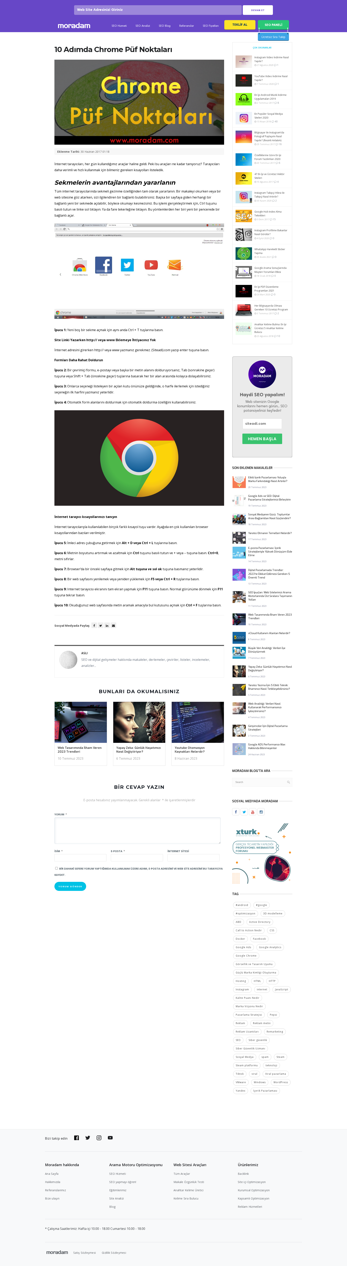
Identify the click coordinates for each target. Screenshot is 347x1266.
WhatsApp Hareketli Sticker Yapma (269, 251)
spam (265, 1057)
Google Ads (243, 947)
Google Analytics (270, 947)
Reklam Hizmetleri (250, 1207)
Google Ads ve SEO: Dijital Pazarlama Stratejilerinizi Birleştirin (269, 497)
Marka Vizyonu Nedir (249, 1006)
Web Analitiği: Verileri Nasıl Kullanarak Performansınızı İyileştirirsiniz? (265, 707)
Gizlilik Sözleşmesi (114, 1253)
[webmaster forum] (262, 853)
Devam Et (258, 10)
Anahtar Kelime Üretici (189, 1190)
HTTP (272, 981)
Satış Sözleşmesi (84, 1253)
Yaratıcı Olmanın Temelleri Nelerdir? (270, 533)
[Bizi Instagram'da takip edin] (99, 1137)
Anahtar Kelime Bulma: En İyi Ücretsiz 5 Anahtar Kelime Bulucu (270, 328)
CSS (272, 930)
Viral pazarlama (275, 1074)
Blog (112, 1207)
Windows (260, 1082)
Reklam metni (262, 1023)
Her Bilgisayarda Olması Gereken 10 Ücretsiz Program (271, 307)
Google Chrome (246, 955)
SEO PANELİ (273, 25)
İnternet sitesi (178, 851)
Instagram (242, 989)
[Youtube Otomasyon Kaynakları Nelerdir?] (198, 724)
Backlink (243, 1174)
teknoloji (271, 1065)
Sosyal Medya (245, 1057)
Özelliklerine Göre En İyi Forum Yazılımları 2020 (267, 157)
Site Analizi (116, 1198)
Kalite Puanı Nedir (247, 998)
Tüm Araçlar (182, 1174)
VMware (241, 1082)
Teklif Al (239, 25)
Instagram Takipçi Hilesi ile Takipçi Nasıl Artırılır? (269, 194)
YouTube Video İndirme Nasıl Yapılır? (271, 78)
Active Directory (259, 922)
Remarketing (275, 1031)
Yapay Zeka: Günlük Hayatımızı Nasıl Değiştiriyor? (138, 750)
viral (254, 1074)
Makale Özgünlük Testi (189, 1182)
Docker (240, 939)
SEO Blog (164, 26)
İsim (58, 851)
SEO (238, 1040)
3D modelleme (273, 913)
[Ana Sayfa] (74, 26)
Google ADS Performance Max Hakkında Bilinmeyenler (266, 746)
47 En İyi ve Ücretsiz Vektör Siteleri (269, 176)
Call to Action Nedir (249, 930)
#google (261, 905)
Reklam (240, 1023)
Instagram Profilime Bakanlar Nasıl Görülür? (270, 232)
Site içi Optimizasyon (252, 1182)
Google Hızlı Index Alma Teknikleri (268, 213)
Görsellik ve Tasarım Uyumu (254, 964)
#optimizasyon (245, 913)
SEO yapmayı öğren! (122, 1182)
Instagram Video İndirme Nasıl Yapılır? (271, 59)
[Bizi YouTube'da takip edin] (110, 1137)
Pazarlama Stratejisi (249, 1014)
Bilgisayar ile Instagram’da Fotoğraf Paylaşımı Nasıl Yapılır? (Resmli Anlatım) (269, 136)
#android (242, 905)
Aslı (84, 653)
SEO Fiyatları (211, 26)
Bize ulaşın (52, 1198)
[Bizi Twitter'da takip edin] (87, 1137)
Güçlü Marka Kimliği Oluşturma (256, 972)
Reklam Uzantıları (247, 1031)
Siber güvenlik (258, 1040)
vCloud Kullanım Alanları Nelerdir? (269, 633)
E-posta (118, 851)
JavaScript (281, 989)
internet (262, 989)
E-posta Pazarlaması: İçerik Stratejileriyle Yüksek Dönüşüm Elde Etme (270, 551)
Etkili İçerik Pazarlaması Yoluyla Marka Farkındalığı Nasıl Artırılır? (267, 479)
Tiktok (240, 1074)
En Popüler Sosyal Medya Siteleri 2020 (268, 115)
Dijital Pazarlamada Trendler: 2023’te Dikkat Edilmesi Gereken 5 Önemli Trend (269, 573)
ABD (238, 922)
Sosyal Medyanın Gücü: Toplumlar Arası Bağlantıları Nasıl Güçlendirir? (269, 516)
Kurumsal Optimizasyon (254, 1190)
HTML (257, 981)
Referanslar (186, 26)
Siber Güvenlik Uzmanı (250, 1048)
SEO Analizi (143, 26)
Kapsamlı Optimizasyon (253, 1198)
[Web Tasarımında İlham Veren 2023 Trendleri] (81, 724)
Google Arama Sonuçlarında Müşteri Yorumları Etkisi (270, 269)
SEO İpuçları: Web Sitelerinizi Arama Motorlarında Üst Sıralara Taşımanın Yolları (270, 596)
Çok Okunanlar (262, 47)
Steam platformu (247, 1065)
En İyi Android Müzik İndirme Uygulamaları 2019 (270, 96)
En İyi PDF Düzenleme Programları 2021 (266, 288)
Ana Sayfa (51, 1174)
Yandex (240, 1090)
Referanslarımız (55, 1190)
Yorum (60, 814)
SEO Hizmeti (119, 26)
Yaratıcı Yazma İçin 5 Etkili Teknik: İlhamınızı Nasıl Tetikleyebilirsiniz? (269, 687)
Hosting (241, 981)
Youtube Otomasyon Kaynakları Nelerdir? (190, 750)
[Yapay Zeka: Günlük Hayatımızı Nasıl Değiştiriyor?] (139, 724)
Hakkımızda (52, 1182)
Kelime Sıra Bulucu (186, 1198)
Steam (281, 1057)
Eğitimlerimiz (117, 1190)
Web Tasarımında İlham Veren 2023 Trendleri (80, 750)
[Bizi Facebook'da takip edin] (76, 1137)
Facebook (259, 939)
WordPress (281, 1082)
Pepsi (273, 1014)
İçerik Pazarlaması (265, 1090)
